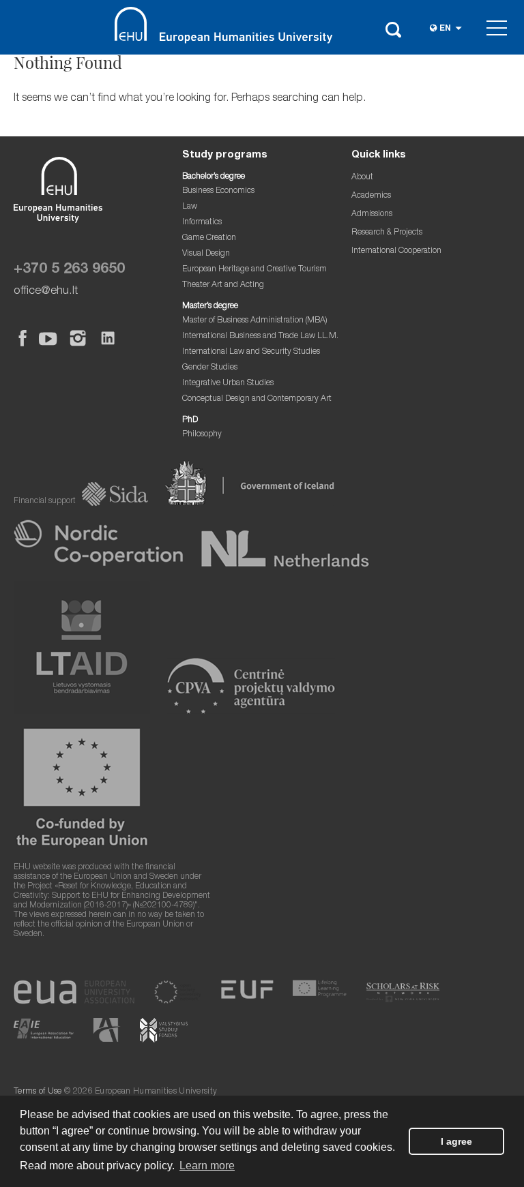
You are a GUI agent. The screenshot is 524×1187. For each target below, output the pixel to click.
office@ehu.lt (46, 291)
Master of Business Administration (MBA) (255, 320)
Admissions (371, 214)
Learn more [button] (207, 1165)
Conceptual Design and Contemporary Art (257, 399)
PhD (190, 420)
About (362, 177)
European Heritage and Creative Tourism (254, 269)
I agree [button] (456, 1141)
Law (189, 206)
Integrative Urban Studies (228, 383)
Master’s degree (210, 306)
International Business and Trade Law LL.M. (260, 336)
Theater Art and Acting (223, 285)
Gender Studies (209, 367)
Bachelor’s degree (213, 176)
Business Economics (218, 191)
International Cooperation (396, 251)
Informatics (202, 222)
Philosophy (202, 434)
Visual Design (206, 254)
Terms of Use (38, 1091)
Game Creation (209, 238)
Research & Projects (386, 232)
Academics (371, 196)
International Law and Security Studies (251, 352)
